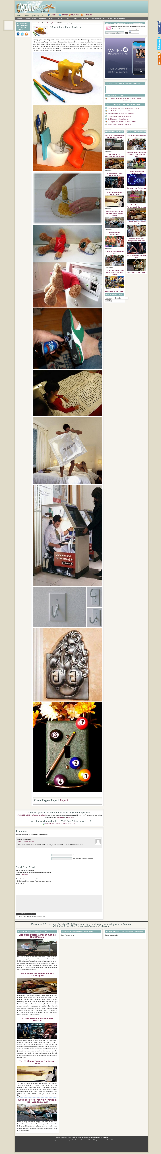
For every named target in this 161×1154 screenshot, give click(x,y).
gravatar (25, 875)
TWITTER (70, 817)
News (75, 18)
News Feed (75, 15)
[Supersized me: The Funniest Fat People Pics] (136, 202)
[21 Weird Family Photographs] (114, 247)
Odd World (84, 18)
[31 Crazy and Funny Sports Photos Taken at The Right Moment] (114, 287)
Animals (19, 18)
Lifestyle (60, 18)
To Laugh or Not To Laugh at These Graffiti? (122, 122)
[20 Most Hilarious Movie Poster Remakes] (114, 188)
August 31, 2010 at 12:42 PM (25, 841)
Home (19, 15)
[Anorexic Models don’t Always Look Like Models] (136, 253)
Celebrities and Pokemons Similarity (119, 116)
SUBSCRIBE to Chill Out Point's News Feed (31, 815)
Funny (51, 18)
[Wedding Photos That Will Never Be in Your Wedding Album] (114, 228)
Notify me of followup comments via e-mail (32, 916)
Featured (42, 18)
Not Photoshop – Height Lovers (118, 119)
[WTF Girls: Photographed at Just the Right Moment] (114, 150)
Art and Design (31, 18)
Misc (68, 18)
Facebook (55, 15)
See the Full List (114, 292)
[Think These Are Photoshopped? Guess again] (114, 169)
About (27, 15)
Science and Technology (116, 18)
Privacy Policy (37, 15)
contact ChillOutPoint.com (109, 1140)
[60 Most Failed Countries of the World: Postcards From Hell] (136, 169)
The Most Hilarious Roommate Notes (119, 111)
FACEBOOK (60, 817)
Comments (87, 15)
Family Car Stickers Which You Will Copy (121, 113)
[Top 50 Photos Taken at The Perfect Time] (114, 207)
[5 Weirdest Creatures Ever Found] (136, 236)
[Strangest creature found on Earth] (114, 266)
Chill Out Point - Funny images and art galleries (93, 1137)
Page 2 (64, 800)
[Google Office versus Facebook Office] (136, 186)
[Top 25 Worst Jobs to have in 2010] (136, 270)
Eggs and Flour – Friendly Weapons (119, 124)
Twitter (65, 15)
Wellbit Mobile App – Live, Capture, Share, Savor (123, 108)
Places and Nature (98, 18)
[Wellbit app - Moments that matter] (125, 78)
